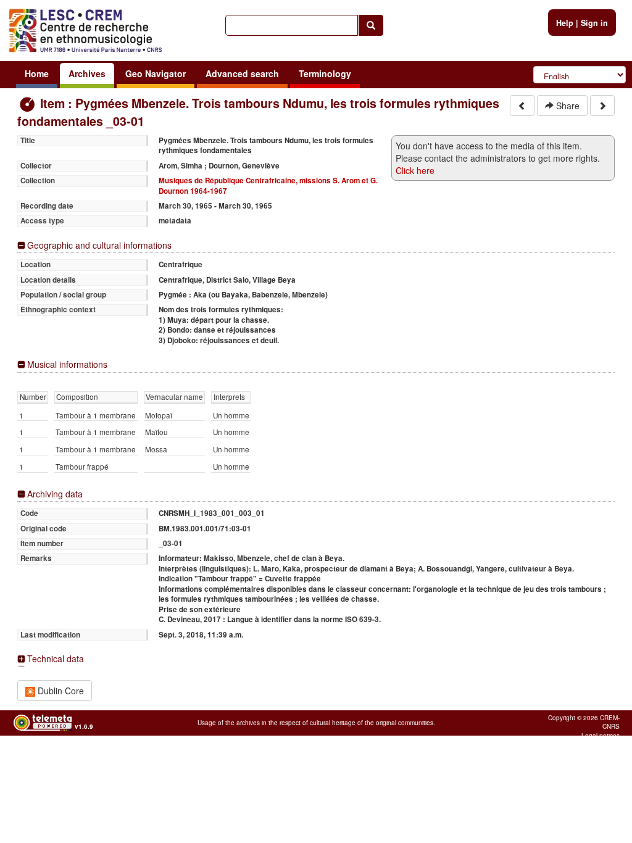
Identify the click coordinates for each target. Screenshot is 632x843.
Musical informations (67, 364)
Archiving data (55, 494)
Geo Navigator (155, 73)
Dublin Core (59, 690)
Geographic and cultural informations (99, 245)
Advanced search (242, 73)
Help (564, 22)
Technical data (55, 659)
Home (37, 73)
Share (567, 105)
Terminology (325, 73)
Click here (415, 170)
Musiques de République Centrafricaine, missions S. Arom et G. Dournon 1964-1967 (268, 185)
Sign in (594, 22)
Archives (87, 73)
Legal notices (600, 735)
